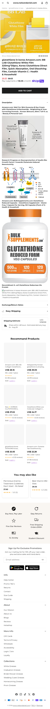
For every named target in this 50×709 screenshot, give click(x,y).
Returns (7, 588)
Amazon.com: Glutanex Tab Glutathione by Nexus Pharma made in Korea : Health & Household (35, 448)
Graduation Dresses (12, 670)
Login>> (12, 381)
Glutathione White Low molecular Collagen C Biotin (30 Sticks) (35, 408)
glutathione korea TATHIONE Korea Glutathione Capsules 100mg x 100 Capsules (13, 448)
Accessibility (9, 648)
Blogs (6, 618)
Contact (7, 591)
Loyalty (7, 655)
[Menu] (3, 3)
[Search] (8, 2)
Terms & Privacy (10, 640)
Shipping (7, 599)
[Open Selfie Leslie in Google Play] (17, 567)
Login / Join (9, 651)
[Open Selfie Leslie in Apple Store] (32, 567)
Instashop (8, 625)
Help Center (9, 580)
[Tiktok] (25, 694)
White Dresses (10, 666)
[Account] (42, 2)
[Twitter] (29, 694)
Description (7, 102)
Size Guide (8, 595)
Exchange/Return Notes (12, 305)
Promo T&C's (9, 584)
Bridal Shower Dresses (13, 674)
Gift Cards (8, 636)
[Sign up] (42, 559)
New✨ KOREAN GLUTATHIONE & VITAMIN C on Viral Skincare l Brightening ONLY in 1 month (13, 408)
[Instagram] (20, 694)
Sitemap (40, 705)
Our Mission (9, 610)
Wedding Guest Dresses (14, 678)
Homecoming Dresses (13, 681)
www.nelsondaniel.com (11, 56)
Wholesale (8, 644)
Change (43, 322)
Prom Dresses (10, 685)
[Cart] (47, 2)
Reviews (7, 621)
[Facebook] (16, 694)
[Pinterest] (33, 694)
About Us (8, 614)
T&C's (33, 705)
